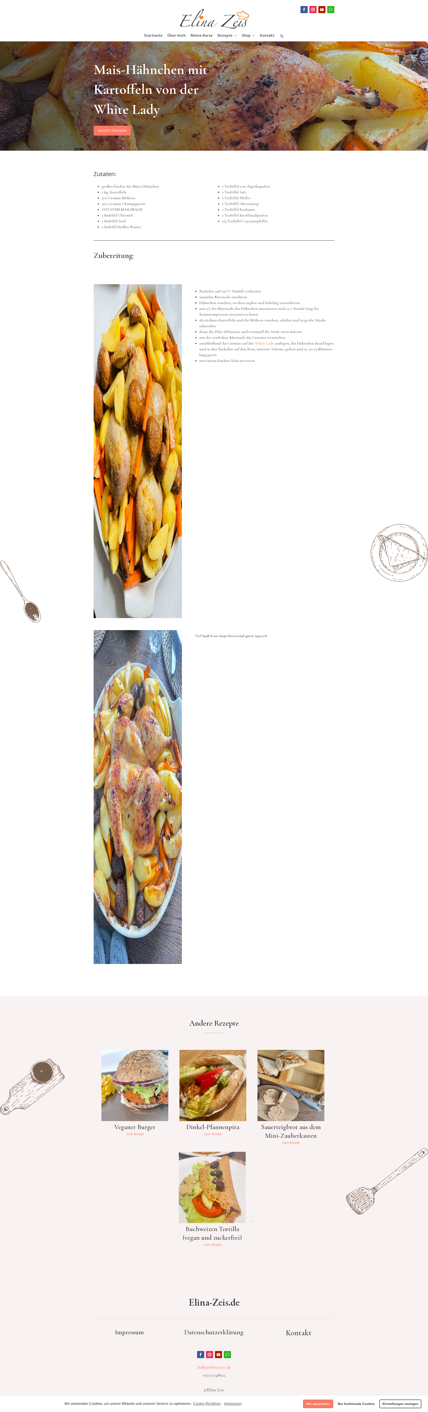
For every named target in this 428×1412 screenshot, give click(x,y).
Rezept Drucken (112, 130)
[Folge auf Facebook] (304, 9)
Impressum (232, 1404)
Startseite (153, 36)
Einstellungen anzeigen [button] (400, 1404)
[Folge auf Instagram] (313, 9)
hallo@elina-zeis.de (214, 1367)
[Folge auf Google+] (330, 9)
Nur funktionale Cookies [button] (356, 1404)
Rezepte (225, 36)
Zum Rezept (135, 1134)
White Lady (264, 343)
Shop (246, 36)
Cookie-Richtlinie (206, 1404)
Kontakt (267, 36)
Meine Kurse (202, 36)
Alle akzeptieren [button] (318, 1404)
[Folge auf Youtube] (321, 9)
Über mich (176, 36)
